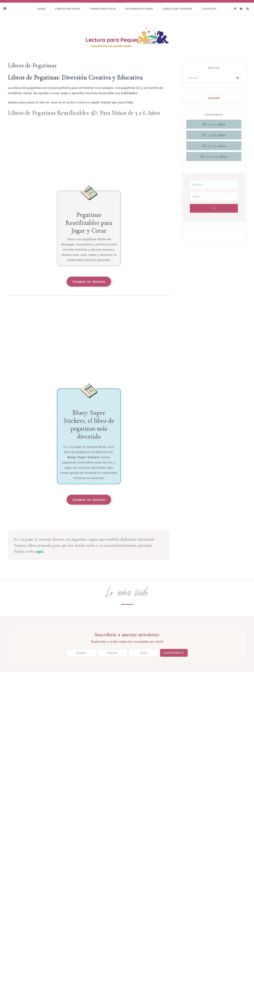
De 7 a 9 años (214, 145)
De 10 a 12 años (214, 156)
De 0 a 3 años (214, 124)
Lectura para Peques (127, 37)
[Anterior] (12, 149)
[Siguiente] (165, 149)
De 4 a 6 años (214, 135)
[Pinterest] (236, 4)
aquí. (40, 551)
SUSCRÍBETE (174, 652)
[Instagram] (241, 4)
